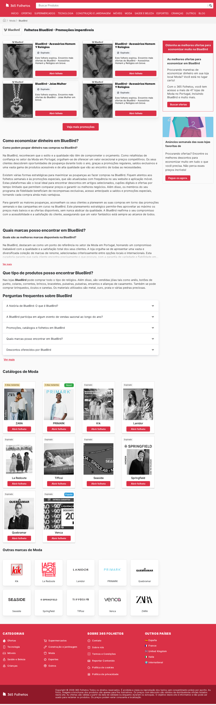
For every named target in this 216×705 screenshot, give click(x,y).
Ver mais (7, 264)
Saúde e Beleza (144, 13)
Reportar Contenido (103, 660)
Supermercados (44, 13)
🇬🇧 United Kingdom (156, 651)
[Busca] (210, 5)
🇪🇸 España (151, 640)
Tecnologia (65, 13)
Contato (96, 640)
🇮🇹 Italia (149, 656)
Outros (191, 13)
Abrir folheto (56, 73)
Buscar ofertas (178, 104)
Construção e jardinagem (93, 13)
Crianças (177, 13)
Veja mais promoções (80, 127)
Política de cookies (103, 667)
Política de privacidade (105, 674)
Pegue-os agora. (177, 178)
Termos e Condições (104, 654)
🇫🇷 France (151, 645)
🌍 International (154, 662)
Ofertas (26, 13)
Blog (202, 13)
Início (15, 13)
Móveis (117, 13)
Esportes (162, 13)
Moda (128, 13)
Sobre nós (98, 647)
